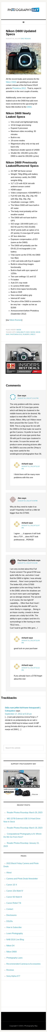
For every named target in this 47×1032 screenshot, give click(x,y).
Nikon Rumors (15, 320)
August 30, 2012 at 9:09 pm (27, 501)
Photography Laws (14, 958)
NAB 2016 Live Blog (15, 940)
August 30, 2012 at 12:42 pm (28, 398)
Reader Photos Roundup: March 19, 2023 (24, 828)
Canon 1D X (11, 885)
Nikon (18, 330)
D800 (29, 107)
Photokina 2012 (19, 88)
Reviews (10, 970)
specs (32, 334)
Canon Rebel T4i (13, 903)
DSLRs (9, 921)
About (8, 873)
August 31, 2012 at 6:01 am (27, 563)
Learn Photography (14, 933)
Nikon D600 (11, 82)
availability (20, 332)
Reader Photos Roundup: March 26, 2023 (24, 812)
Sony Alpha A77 (13, 976)
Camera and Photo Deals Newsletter (22, 879)
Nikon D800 (11, 952)
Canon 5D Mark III (14, 897)
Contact (9, 909)
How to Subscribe (14, 927)
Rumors (26, 334)
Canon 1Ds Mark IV (14, 891)
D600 (28, 332)
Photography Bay (23, 9)
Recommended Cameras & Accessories (23, 964)
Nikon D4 (10, 946)
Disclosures (11, 915)
